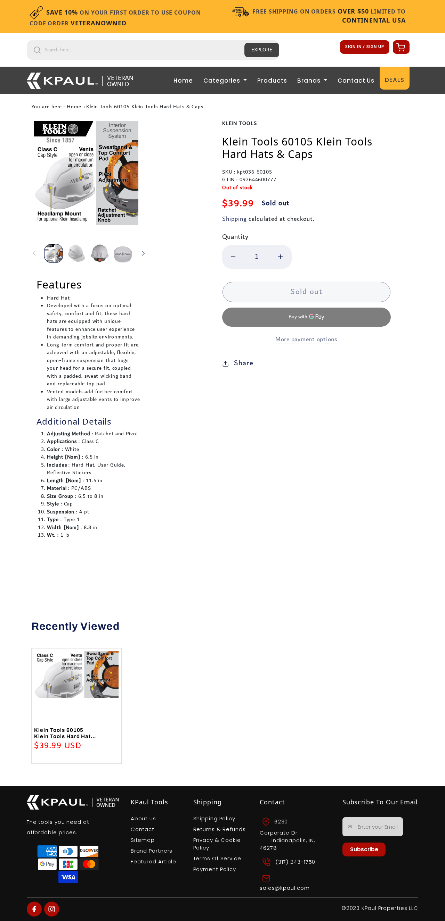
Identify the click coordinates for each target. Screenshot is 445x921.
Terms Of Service (217, 858)
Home (183, 80)
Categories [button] (222, 80)
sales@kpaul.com (285, 887)
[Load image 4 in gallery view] (123, 253)
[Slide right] (143, 253)
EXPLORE (261, 50)
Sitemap (143, 840)
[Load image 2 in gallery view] (77, 253)
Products (272, 80)
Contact (142, 829)
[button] (400, 46)
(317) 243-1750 (295, 861)
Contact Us (356, 80)
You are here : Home (56, 107)
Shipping (234, 219)
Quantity (235, 237)
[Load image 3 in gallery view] (100, 253)
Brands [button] (309, 80)
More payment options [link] (306, 339)
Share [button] (243, 363)
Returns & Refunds (219, 829)
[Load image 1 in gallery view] (53, 253)
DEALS (394, 80)
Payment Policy (214, 869)
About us (143, 818)
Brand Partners (152, 850)
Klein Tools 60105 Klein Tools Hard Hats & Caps (144, 107)
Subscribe (364, 849)
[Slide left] (34, 253)
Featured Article (153, 861)
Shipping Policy (214, 818)
